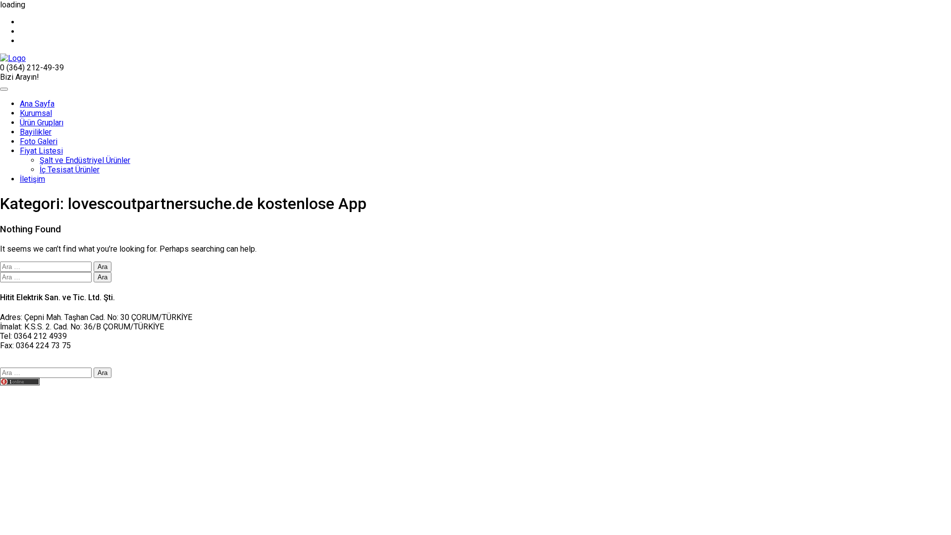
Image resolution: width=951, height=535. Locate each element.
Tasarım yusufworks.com (43, 392)
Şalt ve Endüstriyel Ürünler (85, 160)
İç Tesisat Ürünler (70, 169)
